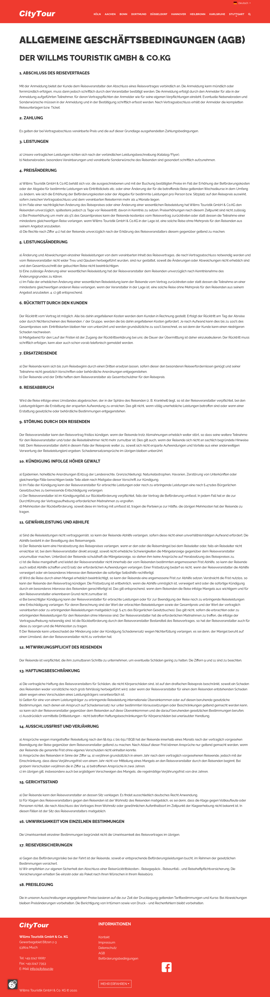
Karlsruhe (217, 14)
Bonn (123, 14)
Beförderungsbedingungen (118, 958)
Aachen (110, 14)
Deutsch (243, 3)
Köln (97, 14)
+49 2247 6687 (35, 958)
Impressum (106, 942)
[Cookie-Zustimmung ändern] (12, 984)
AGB (101, 953)
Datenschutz (107, 948)
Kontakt (104, 937)
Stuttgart (236, 14)
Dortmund (138, 14)
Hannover (178, 14)
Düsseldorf (158, 14)
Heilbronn (197, 14)
